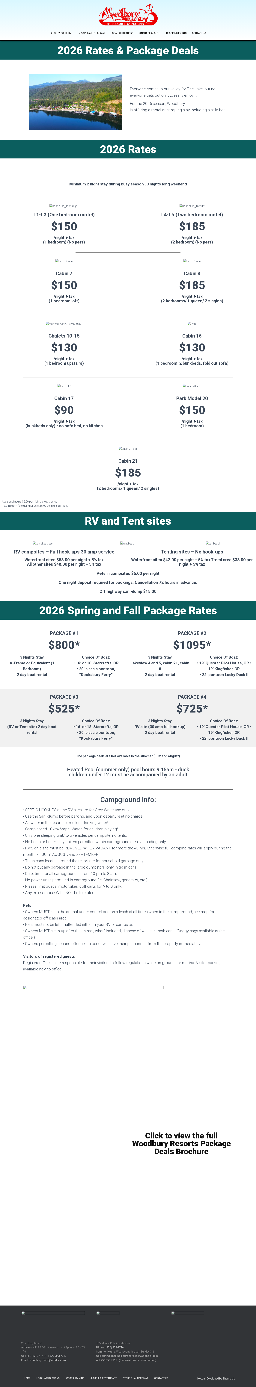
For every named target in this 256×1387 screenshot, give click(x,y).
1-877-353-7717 (57, 1355)
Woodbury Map (75, 1378)
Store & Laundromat (135, 1378)
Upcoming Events (176, 33)
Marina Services (149, 33)
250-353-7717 (35, 1355)
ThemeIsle (229, 1378)
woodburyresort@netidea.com (47, 1360)
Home (27, 1378)
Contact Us (199, 33)
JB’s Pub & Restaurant (92, 33)
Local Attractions (122, 33)
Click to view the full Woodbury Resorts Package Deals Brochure (181, 1143)
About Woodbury (61, 33)
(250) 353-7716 (115, 1347)
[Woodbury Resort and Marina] (128, 15)
